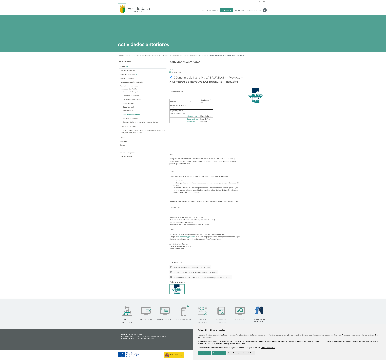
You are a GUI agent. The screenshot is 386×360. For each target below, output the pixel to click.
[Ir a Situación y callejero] (264, 2)
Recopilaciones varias (130, 118)
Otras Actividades (129, 107)
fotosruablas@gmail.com (186, 237)
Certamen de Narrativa (131, 96)
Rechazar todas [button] (219, 353)
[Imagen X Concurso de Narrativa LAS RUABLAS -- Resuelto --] (256, 95)
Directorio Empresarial (127, 70)
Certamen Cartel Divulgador (133, 99)
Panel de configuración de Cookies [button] (240, 353)
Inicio (202, 10)
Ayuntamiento (213, 10)
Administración (128, 111)
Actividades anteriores (198, 55)
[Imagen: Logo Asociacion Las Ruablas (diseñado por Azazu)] (177, 289)
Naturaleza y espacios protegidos (131, 82)
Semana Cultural (128, 103)
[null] (171, 77)
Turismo (123, 66)
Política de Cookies (268, 348)
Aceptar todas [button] (204, 353)
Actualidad (239, 10)
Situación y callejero (127, 78)
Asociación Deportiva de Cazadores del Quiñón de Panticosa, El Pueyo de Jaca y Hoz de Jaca (143, 131)
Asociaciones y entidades (160, 55)
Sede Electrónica (254, 10)
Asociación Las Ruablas (180, 55)
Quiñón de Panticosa (129, 127)
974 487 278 (135, 338)
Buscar (265, 10)
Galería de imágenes (127, 153)
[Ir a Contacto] (260, 2)
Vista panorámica (126, 157)
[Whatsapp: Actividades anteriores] (172, 70)
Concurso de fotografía (131, 92)
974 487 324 (126, 338)
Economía (123, 141)
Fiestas (122, 137)
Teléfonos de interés (127, 74)
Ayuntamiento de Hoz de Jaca (129, 55)
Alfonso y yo (192, 116)
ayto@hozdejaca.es (148, 338)
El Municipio (226, 10)
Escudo (122, 145)
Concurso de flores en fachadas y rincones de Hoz (140, 122)
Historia (122, 149)
